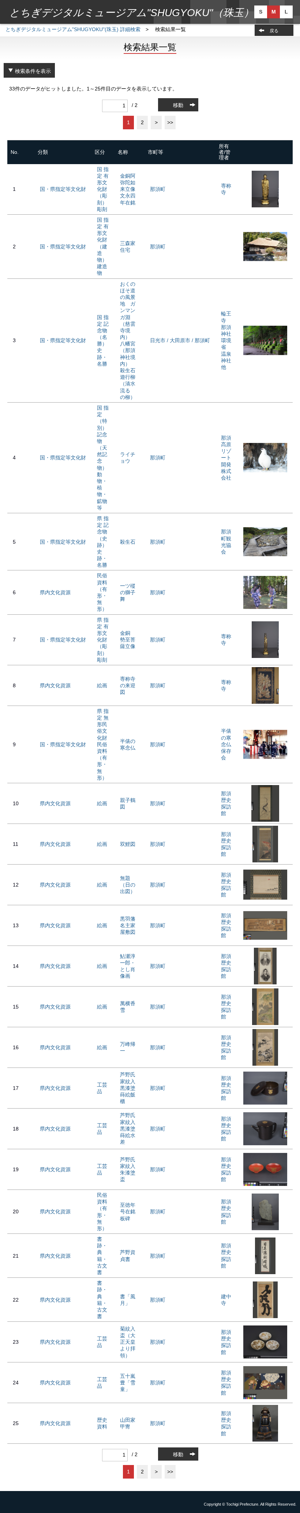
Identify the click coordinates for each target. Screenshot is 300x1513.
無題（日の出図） (127, 884)
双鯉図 (127, 844)
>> (170, 122)
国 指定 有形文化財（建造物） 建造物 (103, 246)
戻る (274, 30)
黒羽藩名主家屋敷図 (127, 925)
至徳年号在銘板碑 (127, 1211)
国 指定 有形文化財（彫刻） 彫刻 (103, 189)
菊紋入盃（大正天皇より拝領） (127, 1342)
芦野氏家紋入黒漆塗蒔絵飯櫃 (127, 1088)
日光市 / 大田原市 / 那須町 (180, 340)
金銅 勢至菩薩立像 (127, 639)
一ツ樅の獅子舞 (127, 592)
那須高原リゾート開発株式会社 (226, 458)
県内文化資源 (55, 592)
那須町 (157, 189)
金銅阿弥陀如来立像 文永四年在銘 (130, 189)
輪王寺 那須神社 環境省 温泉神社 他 (228, 340)
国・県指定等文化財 (63, 189)
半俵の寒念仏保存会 (226, 744)
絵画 (102, 685)
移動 (178, 105)
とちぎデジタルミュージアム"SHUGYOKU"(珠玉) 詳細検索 (72, 29)
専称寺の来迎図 (127, 685)
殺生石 (127, 542)
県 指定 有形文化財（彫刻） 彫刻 (103, 640)
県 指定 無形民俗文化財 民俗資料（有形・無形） (103, 744)
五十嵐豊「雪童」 (127, 1382)
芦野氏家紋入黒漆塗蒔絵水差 (127, 1128)
